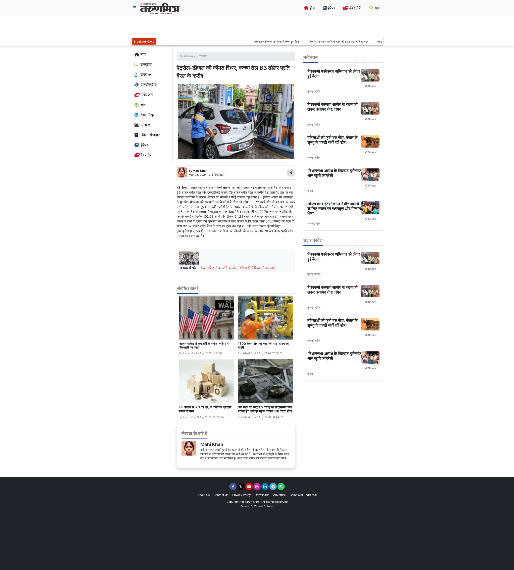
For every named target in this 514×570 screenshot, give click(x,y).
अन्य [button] (144, 124)
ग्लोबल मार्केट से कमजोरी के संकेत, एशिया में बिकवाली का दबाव (203, 345)
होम (312, 8)
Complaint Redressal (303, 495)
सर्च (376, 8)
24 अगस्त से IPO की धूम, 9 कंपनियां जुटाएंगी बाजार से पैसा (205, 409)
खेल (143, 104)
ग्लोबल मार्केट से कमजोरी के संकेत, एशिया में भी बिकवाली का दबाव (237, 268)
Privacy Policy (241, 495)
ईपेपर (331, 8)
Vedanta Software (263, 506)
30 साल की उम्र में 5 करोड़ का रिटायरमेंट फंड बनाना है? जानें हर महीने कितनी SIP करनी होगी (265, 409)
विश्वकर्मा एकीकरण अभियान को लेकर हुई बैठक (257, 41)
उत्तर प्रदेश (313, 91)
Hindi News (187, 56)
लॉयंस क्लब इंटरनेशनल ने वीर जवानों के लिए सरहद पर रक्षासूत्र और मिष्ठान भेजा (334, 208)
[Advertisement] (204, 26)
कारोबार (203, 56)
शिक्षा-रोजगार (150, 135)
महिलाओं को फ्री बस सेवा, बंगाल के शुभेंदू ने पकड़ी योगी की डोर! (332, 140)
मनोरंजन (146, 94)
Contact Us (221, 495)
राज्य (310, 191)
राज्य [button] (144, 74)
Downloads (262, 495)
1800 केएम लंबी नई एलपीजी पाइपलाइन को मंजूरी (263, 345)
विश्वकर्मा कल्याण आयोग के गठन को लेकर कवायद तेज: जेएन (319, 41)
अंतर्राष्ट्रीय (148, 84)
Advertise (279, 495)
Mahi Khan (211, 444)
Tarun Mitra (252, 501)
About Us (204, 495)
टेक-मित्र (147, 114)
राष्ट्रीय (146, 64)
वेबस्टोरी (354, 8)
